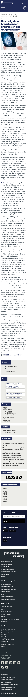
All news (5, 531)
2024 (5, 491)
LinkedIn (15, 15)
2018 (5, 501)
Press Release (10, 371)
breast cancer (10, 383)
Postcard (6, 419)
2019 (5, 500)
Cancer (19, 383)
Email (10, 15)
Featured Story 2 (11, 366)
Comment (9, 411)
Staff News (7, 420)
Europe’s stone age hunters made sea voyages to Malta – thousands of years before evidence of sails (13, 454)
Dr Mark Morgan (7, 183)
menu (25, 8)
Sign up (5, 540)
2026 (5, 488)
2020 (5, 498)
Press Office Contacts (10, 430)
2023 (5, 493)
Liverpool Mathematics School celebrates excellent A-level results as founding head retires (13, 459)
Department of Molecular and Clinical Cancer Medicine (13, 387)
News (3, 7)
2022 (5, 495)
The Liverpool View (12, 415)
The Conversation (11, 413)
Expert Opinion (8, 409)
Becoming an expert (9, 417)
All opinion (12, 531)
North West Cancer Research (13, 397)
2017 (5, 503)
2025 (5, 490)
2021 (5, 496)
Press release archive (9, 432)
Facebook (13, 15)
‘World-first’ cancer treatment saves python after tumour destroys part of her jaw (13, 444)
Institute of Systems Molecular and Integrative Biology (14, 394)
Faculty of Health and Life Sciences (13, 391)
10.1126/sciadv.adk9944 (12, 355)
